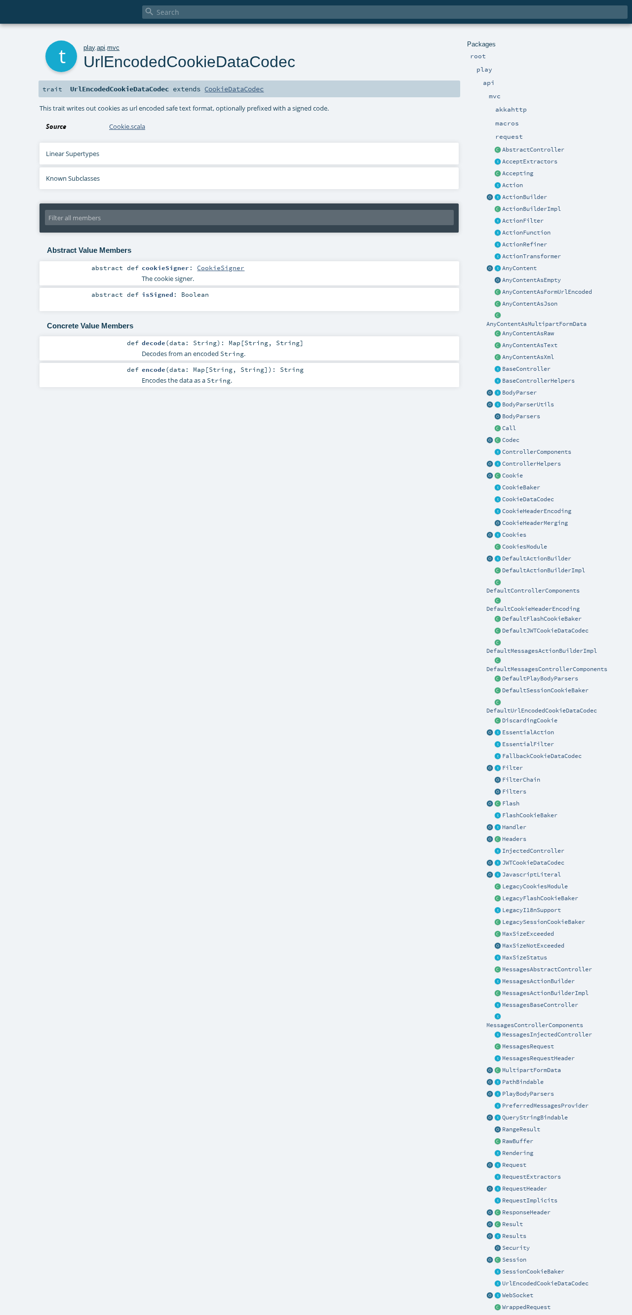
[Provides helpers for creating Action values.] (498, 197)
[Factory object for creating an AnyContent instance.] (490, 269)
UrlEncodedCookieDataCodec (545, 1283)
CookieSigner (220, 268)
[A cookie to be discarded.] (498, 721)
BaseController (526, 368)
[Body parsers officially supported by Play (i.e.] (498, 1094)
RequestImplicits (529, 1200)
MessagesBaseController (540, 1004)
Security (516, 1247)
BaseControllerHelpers (538, 380)
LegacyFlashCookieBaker (540, 898)
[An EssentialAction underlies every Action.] (498, 733)
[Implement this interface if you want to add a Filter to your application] (498, 768)
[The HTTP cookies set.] (498, 535)
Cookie (512, 475)
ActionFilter (523, 220)
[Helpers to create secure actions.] (498, 1248)
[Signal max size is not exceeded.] (498, 946)
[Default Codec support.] (490, 440)
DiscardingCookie (529, 720)
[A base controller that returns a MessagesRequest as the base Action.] (498, 1005)
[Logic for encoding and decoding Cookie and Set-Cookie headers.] (498, 512)
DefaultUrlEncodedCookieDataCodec (541, 710)
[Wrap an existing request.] (498, 1308)
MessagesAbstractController (547, 969)
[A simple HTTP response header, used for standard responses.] (498, 1213)
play (89, 47)
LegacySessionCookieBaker (543, 921)
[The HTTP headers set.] (498, 839)
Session (514, 1259)
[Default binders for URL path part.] (490, 1082)
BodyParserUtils (528, 404)
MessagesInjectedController (547, 1034)
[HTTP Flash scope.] (498, 804)
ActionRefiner (524, 244)
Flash (510, 803)
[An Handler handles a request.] (498, 828)
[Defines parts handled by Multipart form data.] (490, 1071)
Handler (514, 827)
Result (512, 1224)
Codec (510, 440)
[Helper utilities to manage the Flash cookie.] (498, 816)
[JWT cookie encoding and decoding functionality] (498, 863)
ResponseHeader (526, 1212)
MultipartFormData (531, 1070)
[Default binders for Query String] (490, 1118)
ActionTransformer (531, 256)
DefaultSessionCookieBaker (545, 690)
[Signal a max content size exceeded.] (498, 934)
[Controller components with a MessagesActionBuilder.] (498, 1017)
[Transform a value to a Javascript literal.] (498, 875)
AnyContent (519, 268)
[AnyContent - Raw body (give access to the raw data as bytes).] (498, 334)
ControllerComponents (536, 451)
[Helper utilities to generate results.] (490, 1236)
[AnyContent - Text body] (498, 346)
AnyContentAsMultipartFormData (536, 323)
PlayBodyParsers (528, 1093)
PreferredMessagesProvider (545, 1105)
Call (509, 428)
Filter (512, 767)
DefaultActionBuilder (536, 558)
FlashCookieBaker (529, 815)
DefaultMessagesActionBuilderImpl (541, 650)
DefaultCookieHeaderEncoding (533, 608)
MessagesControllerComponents (534, 1025)
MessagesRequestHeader (538, 1058)
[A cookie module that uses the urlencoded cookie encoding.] (498, 887)
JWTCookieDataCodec (533, 862)
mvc (113, 47)
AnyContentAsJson (529, 303)
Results (514, 1236)
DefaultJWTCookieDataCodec (545, 630)
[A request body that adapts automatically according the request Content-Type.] (498, 269)
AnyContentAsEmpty (531, 280)
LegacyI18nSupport (531, 910)
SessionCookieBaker (533, 1271)
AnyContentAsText (529, 345)
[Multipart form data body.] (498, 1071)
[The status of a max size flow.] (498, 958)
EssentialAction (528, 732)
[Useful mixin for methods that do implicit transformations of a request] (498, 1201)
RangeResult (521, 1129)
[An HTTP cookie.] (498, 476)
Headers (514, 839)
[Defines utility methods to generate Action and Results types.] (498, 369)
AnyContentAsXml (528, 357)
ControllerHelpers (531, 463)
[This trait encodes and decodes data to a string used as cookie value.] (498, 500)
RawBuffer (517, 1141)
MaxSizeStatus (524, 957)
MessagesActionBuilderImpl (545, 993)
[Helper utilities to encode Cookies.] (490, 535)
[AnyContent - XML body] (498, 357)
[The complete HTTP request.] (498, 1165)
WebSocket (517, 1295)
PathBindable (523, 1081)
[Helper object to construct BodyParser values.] (490, 393)
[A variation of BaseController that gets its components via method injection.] (498, 851)
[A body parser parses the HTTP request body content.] (498, 393)
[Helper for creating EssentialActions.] (490, 733)
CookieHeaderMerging (535, 522)
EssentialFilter (528, 744)
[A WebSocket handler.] (498, 1296)
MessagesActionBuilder (538, 981)
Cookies (514, 534)
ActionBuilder (524, 197)
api (101, 47)
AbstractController (533, 149)
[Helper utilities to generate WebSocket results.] (490, 1296)
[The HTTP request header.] (498, 1189)
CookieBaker (521, 487)
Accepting (517, 173)
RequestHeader (524, 1188)
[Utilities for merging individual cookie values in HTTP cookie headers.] (498, 523)
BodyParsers (521, 416)
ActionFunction (526, 232)
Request (514, 1164)
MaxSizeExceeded (528, 933)
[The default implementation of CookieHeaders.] (498, 601)
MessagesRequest (528, 1046)
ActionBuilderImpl (531, 208)
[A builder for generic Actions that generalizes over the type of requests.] (498, 233)
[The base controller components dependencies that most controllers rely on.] (498, 452)
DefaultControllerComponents (533, 590)
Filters (514, 791)
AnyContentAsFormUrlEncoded (547, 291)
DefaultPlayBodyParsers (540, 678)
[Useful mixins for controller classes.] (498, 464)
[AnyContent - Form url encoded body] (498, 292)
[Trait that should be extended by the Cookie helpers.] (498, 488)
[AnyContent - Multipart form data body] (498, 316)
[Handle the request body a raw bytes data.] (498, 1142)
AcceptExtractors (529, 161)
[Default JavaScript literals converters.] (490, 875)
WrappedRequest (526, 1307)
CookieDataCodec (528, 499)
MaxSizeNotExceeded (533, 945)
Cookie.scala (127, 126)
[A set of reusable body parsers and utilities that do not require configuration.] (498, 405)
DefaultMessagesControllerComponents (546, 669)
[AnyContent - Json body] (498, 304)
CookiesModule (524, 546)
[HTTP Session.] (498, 1260)
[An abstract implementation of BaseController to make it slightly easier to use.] (498, 150)
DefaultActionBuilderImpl (543, 570)
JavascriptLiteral (531, 874)
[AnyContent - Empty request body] (498, 280)
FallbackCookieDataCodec (542, 756)
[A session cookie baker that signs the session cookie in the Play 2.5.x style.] (498, 922)
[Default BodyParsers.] (498, 417)
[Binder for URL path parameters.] (498, 1082)
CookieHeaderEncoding (536, 511)
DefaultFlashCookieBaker (542, 618)
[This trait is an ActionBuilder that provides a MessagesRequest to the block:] (498, 982)
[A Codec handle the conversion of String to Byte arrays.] (498, 440)
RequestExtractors (531, 1176)
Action (512, 185)
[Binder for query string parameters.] (498, 1118)
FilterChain (521, 779)
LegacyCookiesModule (535, 886)
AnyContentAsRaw (528, 333)
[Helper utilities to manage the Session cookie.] (498, 1272)
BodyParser (519, 392)
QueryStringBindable (535, 1117)
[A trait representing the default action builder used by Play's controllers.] (498, 559)
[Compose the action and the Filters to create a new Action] (498, 780)
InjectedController (533, 850)
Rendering (517, 1153)
